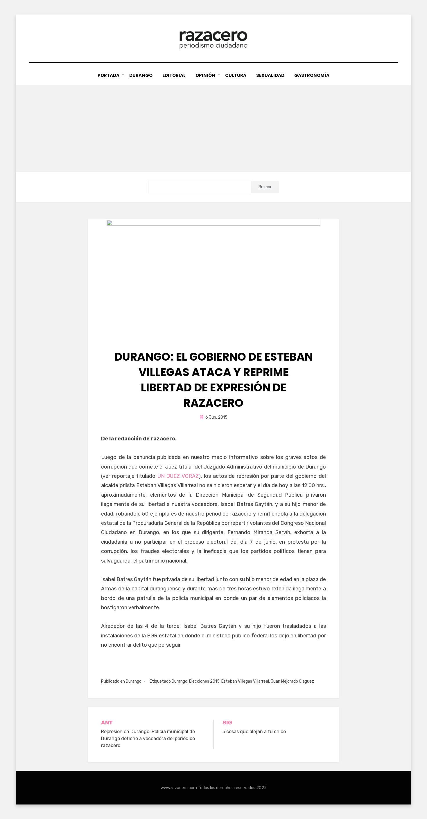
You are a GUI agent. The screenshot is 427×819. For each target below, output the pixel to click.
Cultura (235, 75)
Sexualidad (270, 75)
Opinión (205, 75)
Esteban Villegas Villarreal (245, 681)
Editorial (174, 75)
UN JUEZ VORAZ (178, 476)
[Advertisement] (213, 128)
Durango (140, 75)
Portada (108, 75)
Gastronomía (311, 75)
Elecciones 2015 (204, 681)
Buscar (265, 187)
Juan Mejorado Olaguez (292, 681)
